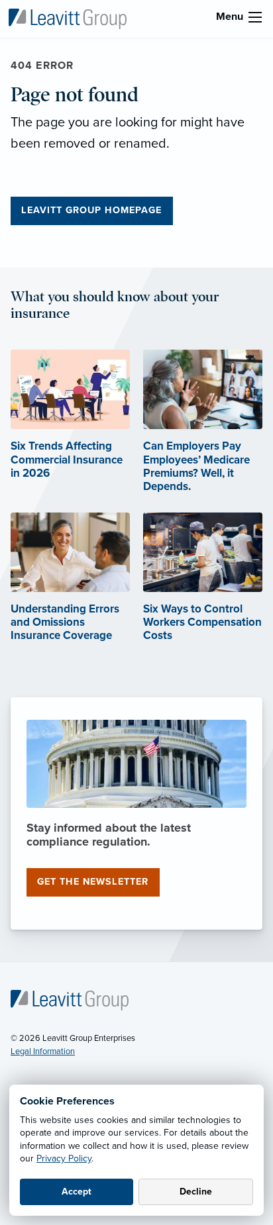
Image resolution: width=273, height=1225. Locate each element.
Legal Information (43, 1051)
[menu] (255, 17)
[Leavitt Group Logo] (68, 17)
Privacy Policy (63, 1158)
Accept (76, 1191)
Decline (196, 1191)
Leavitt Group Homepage (91, 210)
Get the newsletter (92, 881)
